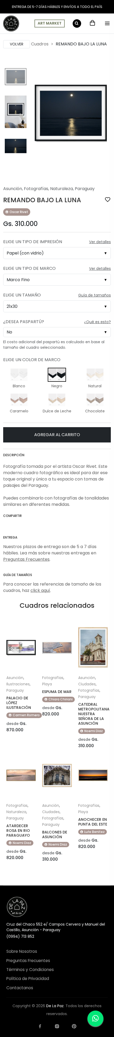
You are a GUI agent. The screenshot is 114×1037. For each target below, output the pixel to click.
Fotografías (36, 189)
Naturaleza (61, 189)
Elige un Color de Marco (31, 360)
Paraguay (85, 189)
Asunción (12, 189)
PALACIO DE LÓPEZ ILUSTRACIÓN (18, 703)
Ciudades (87, 684)
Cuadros (40, 44)
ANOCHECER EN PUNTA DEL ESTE (92, 822)
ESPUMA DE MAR (57, 691)
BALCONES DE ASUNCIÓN (54, 834)
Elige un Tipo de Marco (29, 268)
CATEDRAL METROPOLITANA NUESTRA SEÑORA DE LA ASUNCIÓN (93, 714)
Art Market (50, 23)
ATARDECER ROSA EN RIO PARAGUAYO (18, 830)
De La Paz (55, 1005)
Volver (16, 44)
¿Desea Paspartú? (23, 322)
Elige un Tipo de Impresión (32, 242)
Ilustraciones (18, 684)
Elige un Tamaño (22, 295)
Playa (47, 684)
